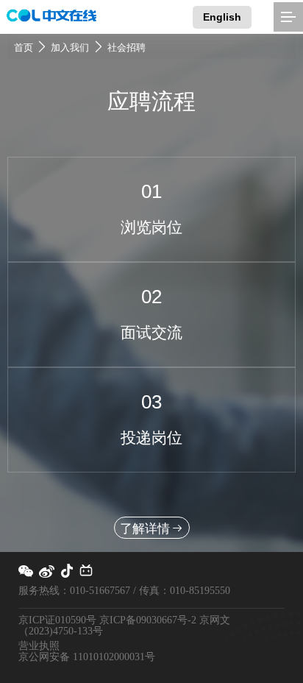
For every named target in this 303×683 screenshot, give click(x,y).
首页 (23, 48)
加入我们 (70, 48)
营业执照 (39, 645)
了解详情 (145, 528)
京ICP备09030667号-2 (147, 620)
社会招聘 (126, 48)
